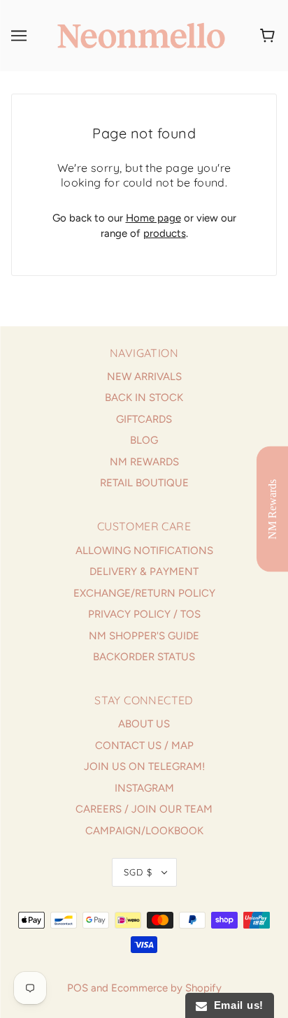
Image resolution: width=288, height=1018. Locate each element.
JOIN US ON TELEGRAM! (144, 766)
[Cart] (269, 35)
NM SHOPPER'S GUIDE (144, 636)
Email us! (235, 1005)
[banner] (141, 35)
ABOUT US (144, 724)
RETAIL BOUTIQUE (144, 483)
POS (77, 988)
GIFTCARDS (144, 419)
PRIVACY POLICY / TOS (144, 614)
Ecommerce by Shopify (166, 988)
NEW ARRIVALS (144, 376)
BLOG (144, 440)
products (164, 233)
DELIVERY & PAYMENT (144, 571)
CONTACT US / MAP (144, 745)
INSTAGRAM (144, 788)
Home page (153, 218)
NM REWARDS (144, 462)
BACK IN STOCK (144, 397)
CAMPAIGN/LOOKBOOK (144, 830)
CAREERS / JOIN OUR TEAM (144, 809)
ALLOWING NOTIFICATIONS (144, 550)
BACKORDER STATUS (144, 656)
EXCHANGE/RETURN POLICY (144, 593)
